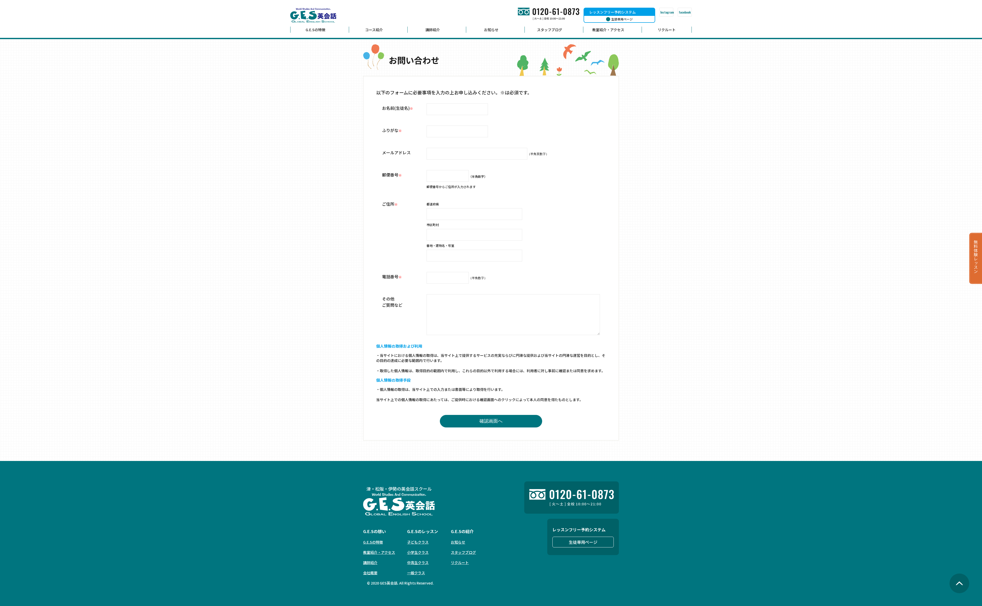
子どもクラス (418, 542)
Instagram (666, 12)
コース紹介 (374, 29)
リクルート (667, 29)
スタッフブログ (549, 29)
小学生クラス (418, 552)
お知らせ (491, 29)
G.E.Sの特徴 (315, 29)
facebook (685, 12)
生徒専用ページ (583, 542)
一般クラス (416, 572)
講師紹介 (433, 29)
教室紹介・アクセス (608, 29)
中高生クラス (418, 562)
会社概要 (370, 572)
